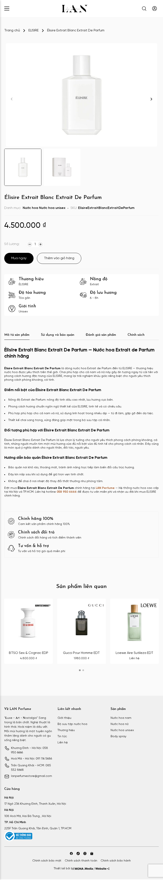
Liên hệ (63, 742)
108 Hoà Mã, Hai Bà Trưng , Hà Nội (27, 816)
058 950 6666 (67, 492)
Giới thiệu (64, 718)
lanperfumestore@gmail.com (31, 776)
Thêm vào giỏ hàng (59, 258)
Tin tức (62, 736)
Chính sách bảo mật (46, 860)
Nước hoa (30, 208)
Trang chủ (12, 30)
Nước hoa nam (121, 718)
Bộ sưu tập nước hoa (72, 724)
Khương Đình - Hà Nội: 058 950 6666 (29, 750)
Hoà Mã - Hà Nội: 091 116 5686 (31, 758)
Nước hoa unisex (52, 208)
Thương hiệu (66, 730)
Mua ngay (19, 258)
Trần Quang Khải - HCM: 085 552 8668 (31, 768)
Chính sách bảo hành (116, 860)
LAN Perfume (105, 488)
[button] (151, 99)
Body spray (118, 736)
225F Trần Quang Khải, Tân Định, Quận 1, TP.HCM (37, 828)
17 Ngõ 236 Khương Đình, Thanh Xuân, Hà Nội (35, 804)
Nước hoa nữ (119, 724)
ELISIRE (33, 30)
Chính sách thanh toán (81, 860)
